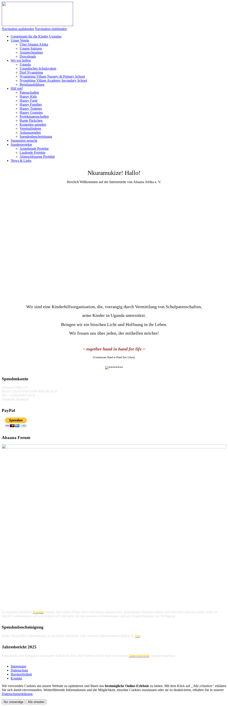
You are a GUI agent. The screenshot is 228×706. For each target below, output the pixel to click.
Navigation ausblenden (18, 29)
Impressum (18, 666)
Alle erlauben (36, 702)
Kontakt (16, 678)
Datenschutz (19, 670)
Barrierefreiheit (21, 674)
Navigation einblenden (51, 29)
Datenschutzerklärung (17, 694)
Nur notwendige (13, 702)
